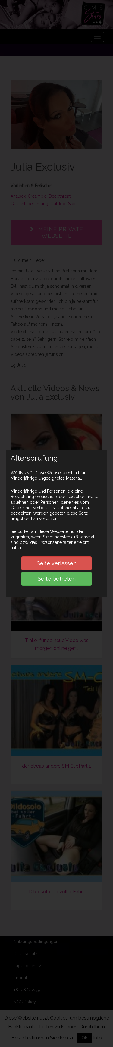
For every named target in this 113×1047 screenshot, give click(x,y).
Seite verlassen (57, 563)
